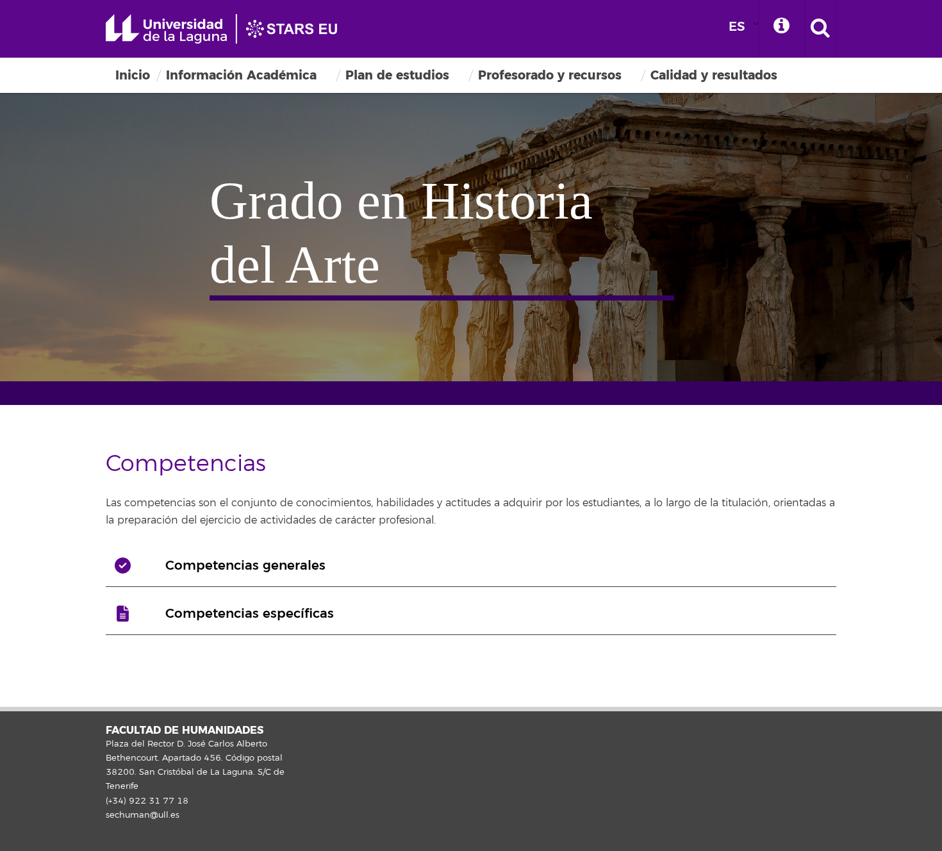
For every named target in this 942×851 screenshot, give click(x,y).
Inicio (132, 75)
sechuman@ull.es (142, 815)
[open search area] (820, 29)
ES (737, 27)
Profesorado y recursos (550, 75)
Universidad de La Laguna (227, 29)
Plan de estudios (397, 75)
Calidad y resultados (713, 75)
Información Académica (241, 75)
